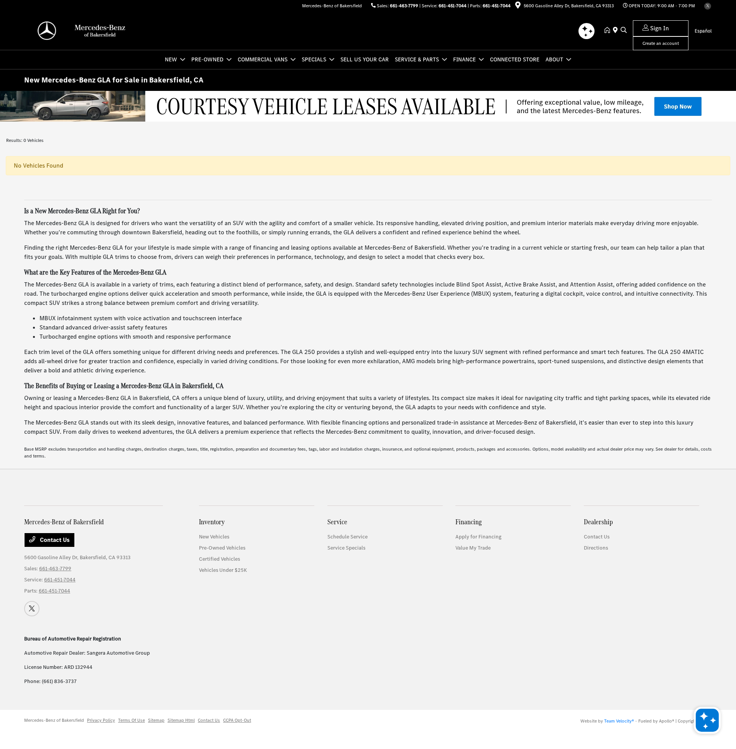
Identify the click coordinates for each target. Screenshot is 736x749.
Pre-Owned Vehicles (222, 547)
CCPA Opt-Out (237, 720)
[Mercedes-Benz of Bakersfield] (90, 30)
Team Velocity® (619, 721)
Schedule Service (347, 536)
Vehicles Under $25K (223, 570)
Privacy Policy (101, 720)
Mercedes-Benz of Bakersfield (54, 720)
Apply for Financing (478, 536)
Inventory (212, 522)
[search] (624, 30)
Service (337, 522)
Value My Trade (473, 547)
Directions (596, 547)
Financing (468, 522)
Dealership (598, 522)
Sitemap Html (181, 720)
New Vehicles (214, 536)
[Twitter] (707, 6)
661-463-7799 (404, 6)
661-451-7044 (453, 6)
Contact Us (54, 540)
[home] (609, 30)
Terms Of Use (131, 720)
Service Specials (346, 547)
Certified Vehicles (219, 559)
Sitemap (156, 720)
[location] (518, 6)
